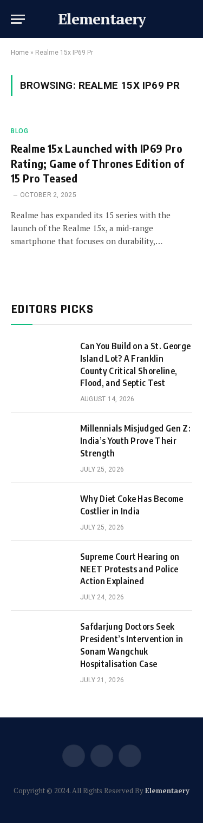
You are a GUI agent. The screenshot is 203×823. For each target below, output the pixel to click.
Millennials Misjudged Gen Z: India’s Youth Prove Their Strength (135, 441)
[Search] (191, 19)
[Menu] (18, 19)
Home (20, 52)
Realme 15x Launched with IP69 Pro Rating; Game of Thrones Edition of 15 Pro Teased (98, 162)
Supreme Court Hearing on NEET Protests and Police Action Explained (130, 569)
